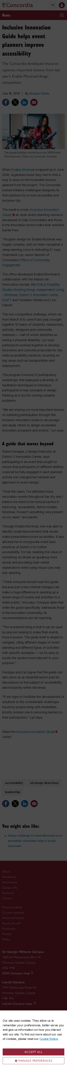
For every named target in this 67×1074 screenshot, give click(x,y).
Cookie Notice (48, 1039)
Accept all (33, 1052)
